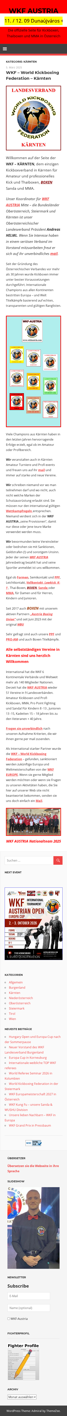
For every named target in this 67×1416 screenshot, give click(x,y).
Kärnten (14, 993)
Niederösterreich (21, 998)
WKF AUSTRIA (33, 11)
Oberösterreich (20, 1003)
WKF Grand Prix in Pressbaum (30, 1125)
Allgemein (16, 982)
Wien (12, 1019)
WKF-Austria (19, 1319)
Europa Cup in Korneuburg (28, 1058)
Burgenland (17, 987)
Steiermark (16, 1008)
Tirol (12, 1014)
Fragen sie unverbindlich (24, 728)
